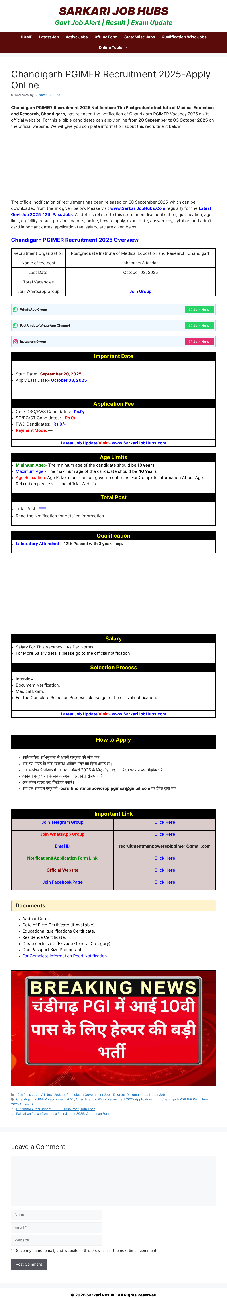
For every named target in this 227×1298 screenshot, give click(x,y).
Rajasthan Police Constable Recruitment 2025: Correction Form (63, 1113)
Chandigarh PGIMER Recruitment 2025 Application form (118, 1099)
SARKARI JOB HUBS (113, 11)
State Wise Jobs (139, 37)
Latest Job (49, 37)
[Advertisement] (113, 166)
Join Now (201, 309)
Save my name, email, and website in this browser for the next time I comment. (86, 1250)
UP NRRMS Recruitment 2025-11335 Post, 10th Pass (55, 1109)
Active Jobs (77, 37)
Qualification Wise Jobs (184, 37)
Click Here (164, 822)
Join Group (140, 291)
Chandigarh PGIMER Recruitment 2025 (45, 1099)
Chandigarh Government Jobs (89, 1094)
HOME (26, 37)
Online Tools (110, 47)
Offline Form (106, 37)
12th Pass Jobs (57, 214)
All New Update (53, 1094)
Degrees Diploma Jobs (130, 1094)
